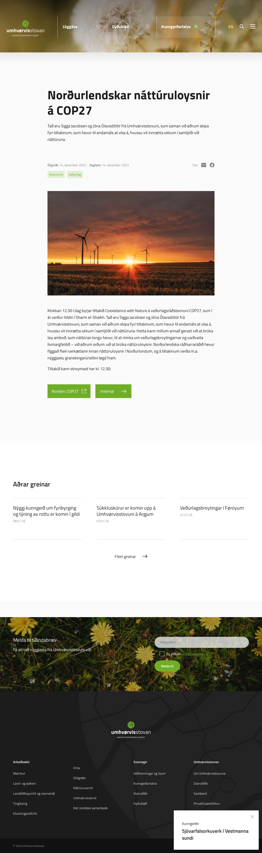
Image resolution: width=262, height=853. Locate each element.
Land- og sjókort (24, 783)
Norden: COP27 (65, 391)
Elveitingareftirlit (25, 813)
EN (231, 26)
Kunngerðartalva (145, 783)
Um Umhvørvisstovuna (209, 773)
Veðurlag (75, 174)
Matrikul (19, 773)
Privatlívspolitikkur (207, 803)
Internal (107, 391)
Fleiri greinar (125, 556)
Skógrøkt (79, 778)
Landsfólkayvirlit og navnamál (34, 793)
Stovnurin (56, 174)
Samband (200, 793)
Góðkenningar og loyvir (149, 773)
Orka (76, 768)
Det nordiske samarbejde (90, 808)
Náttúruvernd (83, 788)
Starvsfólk (140, 793)
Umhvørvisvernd (84, 798)
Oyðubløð (140, 803)
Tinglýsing (20, 803)
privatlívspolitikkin (195, 654)
